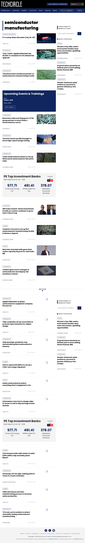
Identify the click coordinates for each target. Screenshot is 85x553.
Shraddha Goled (7, 167)
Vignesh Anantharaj (8, 482)
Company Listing (75, 533)
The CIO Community (66, 10)
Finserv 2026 (8, 100)
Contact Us (43, 533)
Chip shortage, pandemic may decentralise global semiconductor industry (17, 344)
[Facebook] (46, 530)
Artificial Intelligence (9, 34)
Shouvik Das (6, 260)
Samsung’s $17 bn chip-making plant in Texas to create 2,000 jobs (18, 475)
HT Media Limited (53, 539)
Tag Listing (66, 533)
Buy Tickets (9, 107)
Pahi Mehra (6, 82)
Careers (28, 533)
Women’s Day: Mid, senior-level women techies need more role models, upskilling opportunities (68, 50)
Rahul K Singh (6, 147)
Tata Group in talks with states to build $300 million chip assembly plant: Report (18, 455)
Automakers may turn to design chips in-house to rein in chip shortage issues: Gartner (18, 403)
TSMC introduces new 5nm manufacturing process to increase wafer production (17, 494)
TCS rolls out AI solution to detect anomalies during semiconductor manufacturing (16, 514)
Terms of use (59, 533)
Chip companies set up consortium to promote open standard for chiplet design (17, 324)
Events (80, 10)
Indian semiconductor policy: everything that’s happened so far (16, 384)
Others (5, 226)
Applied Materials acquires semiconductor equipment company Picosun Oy (17, 304)
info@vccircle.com (78, 539)
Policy (41, 10)
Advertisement (35, 533)
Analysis (48, 10)
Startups (15, 10)
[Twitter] (49, 530)
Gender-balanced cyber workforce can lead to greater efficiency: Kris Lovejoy (67, 85)
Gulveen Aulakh (7, 280)
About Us (22, 533)
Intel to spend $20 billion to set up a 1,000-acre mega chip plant (17, 366)
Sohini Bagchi (6, 64)
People (55, 10)
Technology (5, 10)
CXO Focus (32, 10)
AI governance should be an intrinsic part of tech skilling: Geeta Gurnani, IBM (68, 68)
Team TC (5, 43)
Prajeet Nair (6, 522)
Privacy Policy (50, 533)
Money (24, 10)
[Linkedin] (53, 530)
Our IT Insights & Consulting (57, 4)
